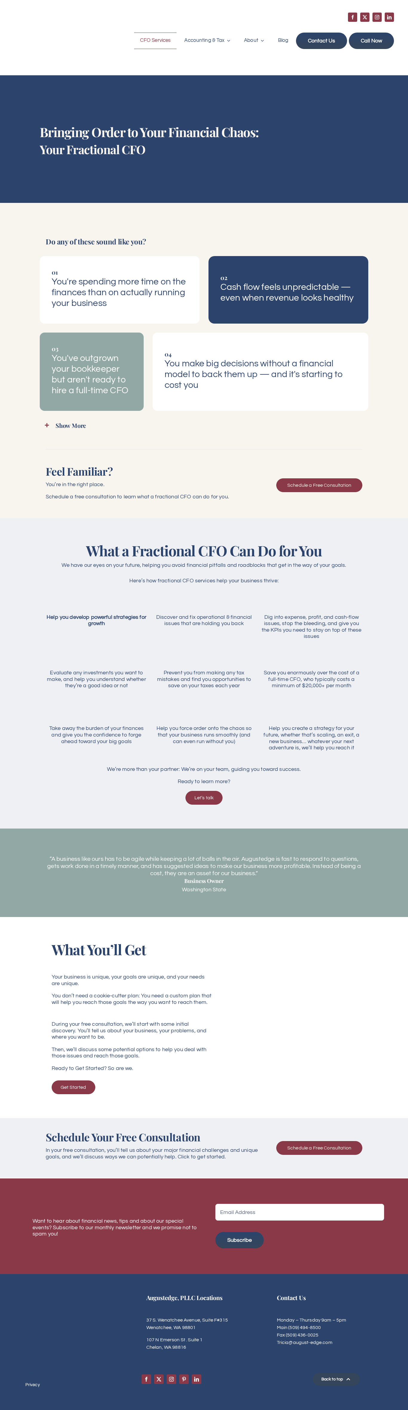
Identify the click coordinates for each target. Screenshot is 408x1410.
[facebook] (352, 17)
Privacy (32, 1384)
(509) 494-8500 (304, 1327)
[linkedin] (389, 17)
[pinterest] (184, 1379)
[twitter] (364, 17)
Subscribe (239, 1240)
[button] (204, 425)
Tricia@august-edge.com (304, 1342)
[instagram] (377, 17)
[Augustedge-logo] (43, 18)
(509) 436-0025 (302, 1335)
